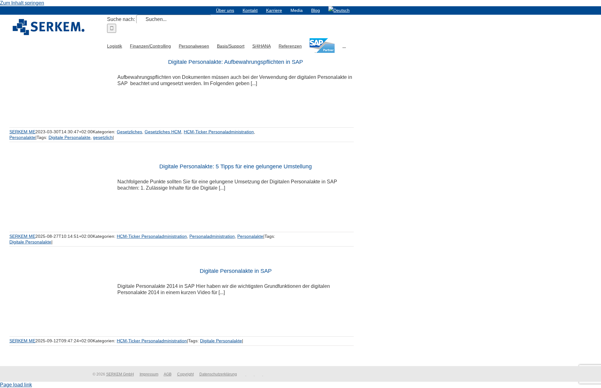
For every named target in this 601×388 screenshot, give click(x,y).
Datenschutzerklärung (218, 374)
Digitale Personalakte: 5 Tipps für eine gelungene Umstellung (235, 166)
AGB (168, 374)
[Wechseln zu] (339, 10)
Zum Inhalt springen (22, 3)
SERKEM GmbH (120, 374)
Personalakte (22, 137)
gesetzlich (103, 137)
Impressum (149, 374)
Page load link (16, 384)
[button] (344, 45)
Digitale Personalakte (69, 137)
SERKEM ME (22, 131)
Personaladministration (212, 236)
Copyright (185, 374)
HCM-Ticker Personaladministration (219, 131)
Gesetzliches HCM (163, 131)
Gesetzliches (129, 131)
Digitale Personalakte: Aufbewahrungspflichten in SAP (235, 62)
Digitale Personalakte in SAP (236, 271)
